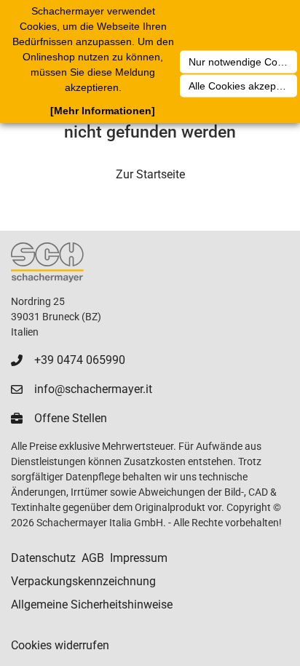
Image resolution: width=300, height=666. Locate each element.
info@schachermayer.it (93, 389)
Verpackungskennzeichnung (83, 581)
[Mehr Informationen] (102, 110)
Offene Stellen (70, 418)
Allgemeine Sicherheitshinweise (92, 604)
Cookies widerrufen (60, 645)
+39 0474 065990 (79, 360)
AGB (93, 558)
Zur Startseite (150, 174)
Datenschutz (43, 558)
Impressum (138, 558)
